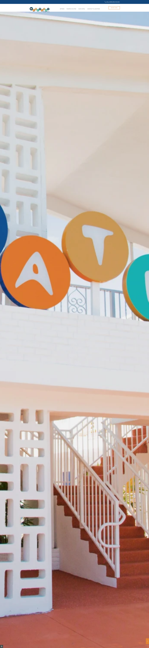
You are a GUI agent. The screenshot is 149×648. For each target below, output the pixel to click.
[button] (147, 641)
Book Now (114, 7)
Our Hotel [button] (81, 8)
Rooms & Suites (71, 8)
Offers (62, 8)
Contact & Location (93, 8)
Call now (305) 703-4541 (113, 1)
